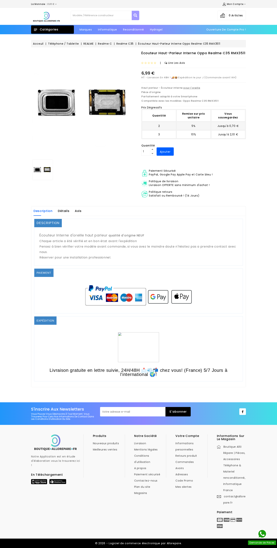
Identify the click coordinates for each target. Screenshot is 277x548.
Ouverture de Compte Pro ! (226, 29)
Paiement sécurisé (147, 474)
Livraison (140, 443)
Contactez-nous (146, 480)
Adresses (181, 474)
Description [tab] (43, 211)
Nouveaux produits (106, 443)
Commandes (184, 462)
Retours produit (186, 456)
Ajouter (165, 152)
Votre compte (187, 436)
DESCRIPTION (48, 223)
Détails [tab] (63, 211)
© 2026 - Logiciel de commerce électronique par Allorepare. (138, 543)
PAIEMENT (44, 272)
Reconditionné (133, 29)
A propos (140, 468)
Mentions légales (146, 449)
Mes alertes (183, 487)
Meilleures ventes (105, 449)
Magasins (140, 493)
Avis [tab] (78, 211)
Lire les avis (176, 63)
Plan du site (142, 487)
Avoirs (179, 468)
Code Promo (184, 480)
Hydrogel (156, 29)
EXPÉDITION (45, 320)
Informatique (107, 29)
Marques (86, 29)
